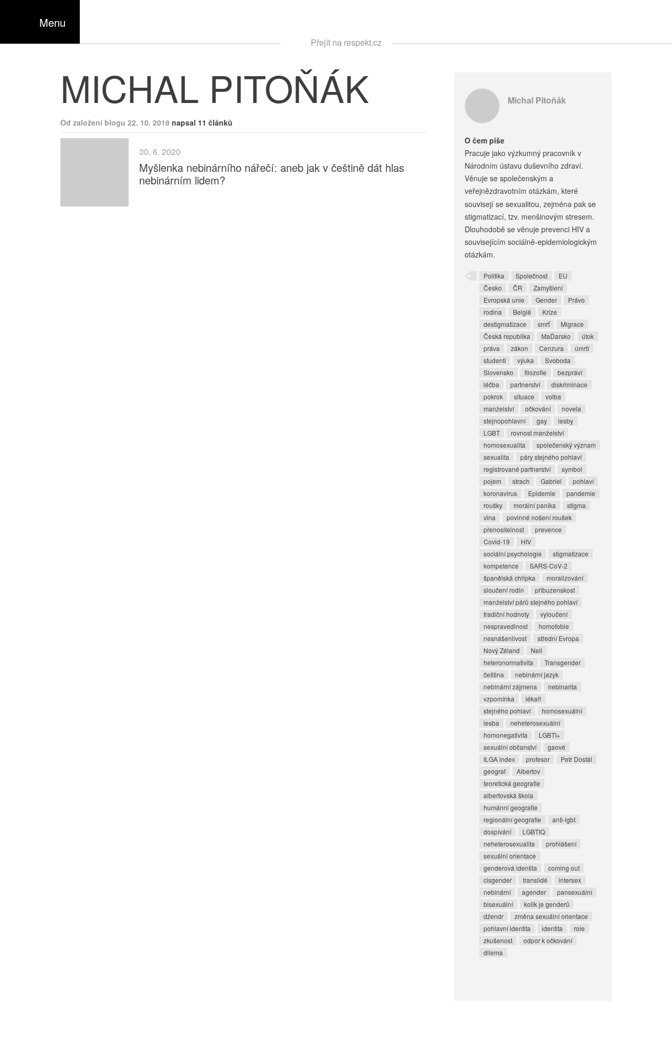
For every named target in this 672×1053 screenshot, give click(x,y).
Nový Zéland (502, 650)
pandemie (580, 493)
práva (492, 348)
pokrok (493, 396)
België (522, 311)
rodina (493, 311)
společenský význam (566, 444)
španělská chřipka (510, 577)
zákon (519, 348)
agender (534, 891)
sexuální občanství (510, 746)
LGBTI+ (549, 734)
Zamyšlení (548, 287)
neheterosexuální (535, 722)
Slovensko (498, 372)
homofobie (554, 626)
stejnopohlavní (505, 420)
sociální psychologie (513, 553)
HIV (526, 541)
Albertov (528, 771)
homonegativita (506, 734)
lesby (565, 420)
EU (563, 275)
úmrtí (582, 348)
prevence (548, 529)
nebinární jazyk (537, 674)
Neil (536, 650)
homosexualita (505, 444)
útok (588, 336)
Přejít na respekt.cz (346, 42)
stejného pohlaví (507, 710)
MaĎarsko (556, 336)
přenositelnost (504, 529)
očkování (538, 408)
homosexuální (562, 710)
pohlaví (583, 481)
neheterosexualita (509, 843)
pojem (492, 481)
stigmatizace (571, 553)
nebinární (497, 891)
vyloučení (554, 614)
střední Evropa (558, 638)
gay (542, 420)
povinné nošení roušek (539, 517)
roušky (493, 505)
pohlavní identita (507, 928)
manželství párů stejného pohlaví (531, 601)
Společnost (532, 275)
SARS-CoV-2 (549, 565)
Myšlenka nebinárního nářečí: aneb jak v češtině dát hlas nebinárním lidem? (271, 174)
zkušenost (498, 940)
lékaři (533, 698)
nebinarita (562, 686)
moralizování (565, 577)
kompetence (501, 565)
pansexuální (574, 891)
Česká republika (507, 336)
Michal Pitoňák (537, 100)
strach (521, 481)
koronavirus (500, 493)
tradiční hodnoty (506, 614)
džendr (493, 916)
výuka (525, 360)
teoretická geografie (512, 783)
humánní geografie (511, 807)
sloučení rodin (504, 589)
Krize (549, 311)
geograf (495, 771)
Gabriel (551, 481)
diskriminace (569, 384)
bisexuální (498, 904)
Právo (576, 299)
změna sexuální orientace (551, 916)
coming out (564, 867)
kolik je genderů (547, 904)
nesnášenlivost (505, 638)
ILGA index (499, 759)
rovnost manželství (537, 432)
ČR (517, 287)
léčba (491, 384)
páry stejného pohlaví (551, 456)
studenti (495, 360)
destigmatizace (505, 323)
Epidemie (541, 493)
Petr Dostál (576, 759)
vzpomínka (499, 698)
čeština (494, 674)
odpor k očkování (547, 940)
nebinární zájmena (510, 686)
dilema (493, 952)
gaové (556, 746)
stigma (576, 505)
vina (490, 517)
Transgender (562, 662)
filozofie (535, 372)
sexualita (496, 456)
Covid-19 (497, 541)
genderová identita (510, 867)
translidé (535, 879)
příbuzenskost (555, 589)
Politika (494, 275)
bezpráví (570, 372)
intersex (570, 879)
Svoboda (558, 360)
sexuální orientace (510, 855)
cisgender (498, 879)
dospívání (497, 831)
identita (552, 928)
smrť (544, 323)
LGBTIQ (533, 831)
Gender (546, 299)
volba (553, 396)
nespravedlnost (506, 626)
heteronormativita (508, 662)
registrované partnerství (517, 468)
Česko (493, 287)
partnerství (525, 384)
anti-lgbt (563, 819)
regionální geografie (512, 819)
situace (524, 396)
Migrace (572, 323)
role (579, 928)
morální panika (534, 505)
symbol (572, 468)
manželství (499, 408)
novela (571, 408)
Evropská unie (504, 299)
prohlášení (561, 843)
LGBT (492, 432)
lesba (491, 722)
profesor (538, 759)
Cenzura (551, 348)
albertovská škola (508, 795)
